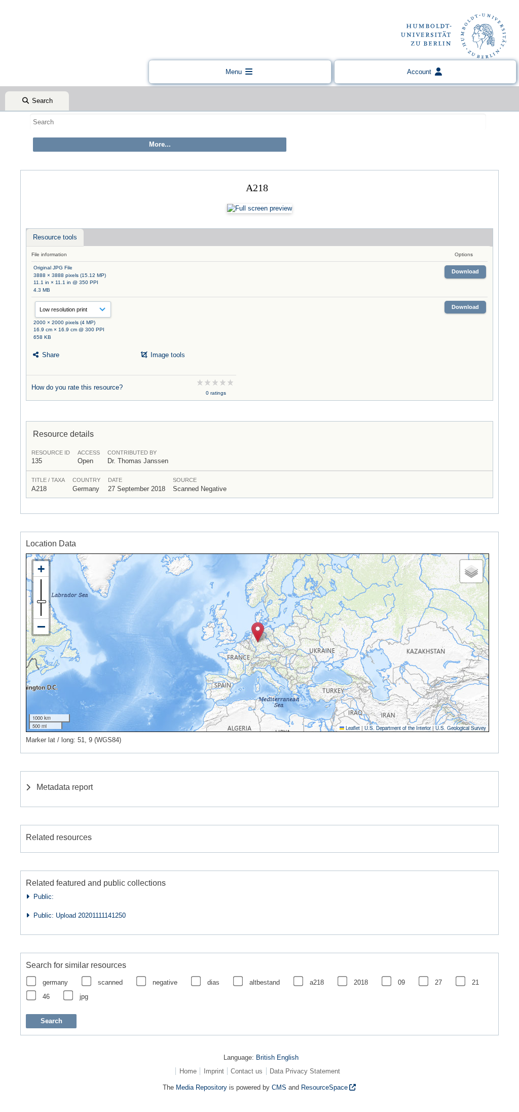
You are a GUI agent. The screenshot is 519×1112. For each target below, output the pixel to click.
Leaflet (352, 728)
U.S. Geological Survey (460, 728)
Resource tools (55, 237)
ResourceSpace (324, 1087)
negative (165, 982)
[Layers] (471, 571)
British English (277, 1057)
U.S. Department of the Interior (397, 728)
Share (49, 355)
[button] (257, 632)
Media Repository (201, 1087)
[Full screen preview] (259, 208)
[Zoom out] (41, 626)
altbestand (264, 982)
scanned (110, 982)
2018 (361, 982)
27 (438, 982)
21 (475, 982)
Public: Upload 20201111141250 (77, 915)
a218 (317, 982)
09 (401, 982)
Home (188, 1071)
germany (55, 982)
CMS (279, 1087)
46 (46, 996)
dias (213, 982)
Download (465, 271)
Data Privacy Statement (305, 1071)
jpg (84, 996)
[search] (258, 122)
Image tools (167, 355)
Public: (41, 896)
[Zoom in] (41, 569)
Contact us (247, 1071)
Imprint (214, 1071)
